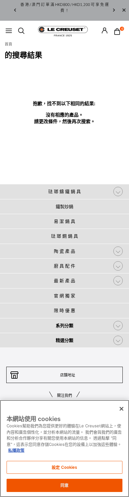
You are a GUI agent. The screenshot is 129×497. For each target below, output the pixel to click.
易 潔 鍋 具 (64, 221)
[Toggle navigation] (9, 31)
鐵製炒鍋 (64, 206)
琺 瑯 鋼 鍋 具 (64, 236)
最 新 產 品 (64, 280)
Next (113, 11)
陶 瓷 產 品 (64, 251)
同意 (64, 485)
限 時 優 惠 (64, 310)
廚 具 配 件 (64, 265)
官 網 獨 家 (64, 295)
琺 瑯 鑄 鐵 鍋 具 (64, 191)
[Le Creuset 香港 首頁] (63, 30)
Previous (15, 11)
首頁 (8, 44)
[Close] (124, 10)
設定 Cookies (64, 467)
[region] (64, 448)
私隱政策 (16, 450)
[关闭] (121, 409)
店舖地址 (67, 375)
